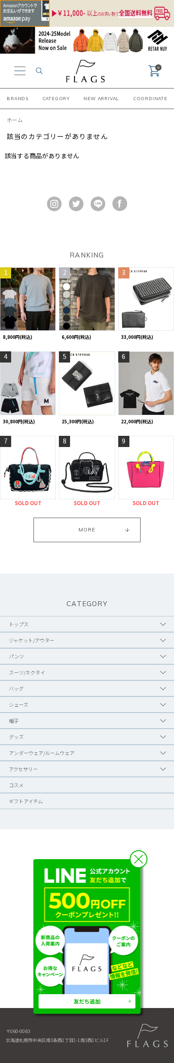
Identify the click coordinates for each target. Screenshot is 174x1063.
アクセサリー (23, 768)
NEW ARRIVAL (101, 98)
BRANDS (18, 98)
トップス (19, 624)
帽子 (14, 720)
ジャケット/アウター (31, 640)
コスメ (16, 785)
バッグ (16, 688)
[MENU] (19, 71)
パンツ (16, 656)
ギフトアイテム (26, 801)
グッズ (16, 736)
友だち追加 (87, 1001)
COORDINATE (150, 98)
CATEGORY (56, 98)
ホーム (15, 119)
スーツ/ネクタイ (27, 672)
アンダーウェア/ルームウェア (42, 752)
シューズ (18, 704)
